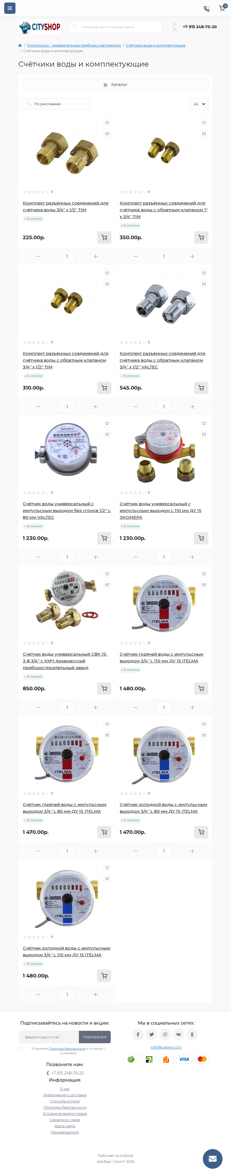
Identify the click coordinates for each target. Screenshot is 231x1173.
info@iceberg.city (166, 1047)
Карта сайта (64, 1126)
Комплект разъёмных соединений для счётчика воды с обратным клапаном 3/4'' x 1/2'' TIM (65, 360)
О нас (65, 1089)
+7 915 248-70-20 (200, 26)
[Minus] (39, 256)
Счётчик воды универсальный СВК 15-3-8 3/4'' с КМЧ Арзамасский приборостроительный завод (65, 660)
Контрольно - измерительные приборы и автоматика (74, 45)
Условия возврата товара (65, 1114)
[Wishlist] (107, 122)
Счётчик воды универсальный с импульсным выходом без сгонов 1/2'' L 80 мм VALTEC (67, 510)
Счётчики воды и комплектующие (155, 45)
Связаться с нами (65, 1120)
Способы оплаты (65, 1101)
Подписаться (94, 1037)
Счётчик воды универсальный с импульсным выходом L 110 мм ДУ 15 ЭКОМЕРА (160, 510)
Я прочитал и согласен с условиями (68, 1051)
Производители (65, 1132)
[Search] (75, 26)
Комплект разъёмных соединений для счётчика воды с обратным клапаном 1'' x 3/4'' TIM (164, 209)
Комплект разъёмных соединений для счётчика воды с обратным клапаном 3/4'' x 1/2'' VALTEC (162, 360)
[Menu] (9, 8)
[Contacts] (206, 8)
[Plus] (95, 256)
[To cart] (104, 237)
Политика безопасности (67, 1049)
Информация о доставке (64, 1095)
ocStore (126, 1156)
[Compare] (107, 133)
